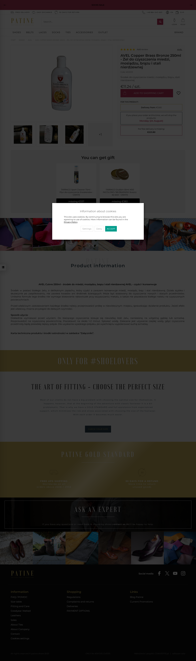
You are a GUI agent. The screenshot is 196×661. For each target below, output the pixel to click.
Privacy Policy (70, 222)
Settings (86, 228)
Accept (111, 228)
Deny (99, 228)
